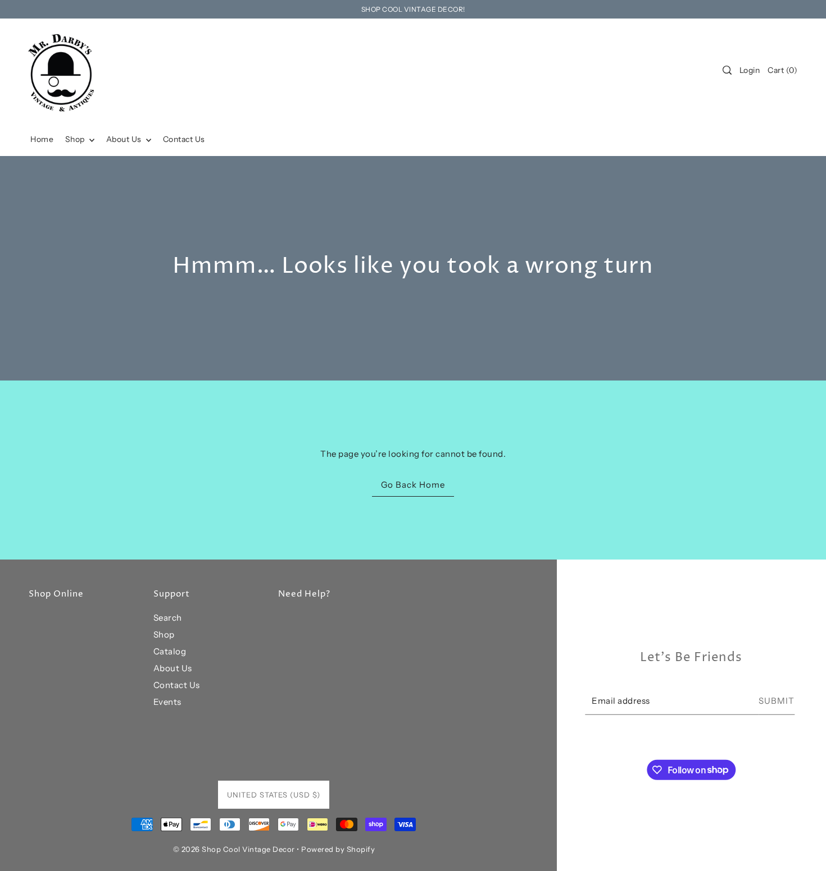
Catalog (170, 651)
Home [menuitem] (41, 139)
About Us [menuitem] (125, 139)
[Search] (727, 70)
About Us (172, 668)
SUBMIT (777, 700)
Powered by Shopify (338, 849)
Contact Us (176, 685)
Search (167, 617)
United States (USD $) (273, 794)
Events (167, 701)
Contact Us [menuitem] (184, 139)
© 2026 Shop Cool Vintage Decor (234, 849)
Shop (164, 634)
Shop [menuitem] (76, 139)
